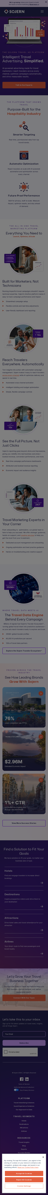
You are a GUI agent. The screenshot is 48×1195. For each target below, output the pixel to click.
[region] (24, 1173)
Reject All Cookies (24, 1180)
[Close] (43, 1157)
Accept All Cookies (24, 1173)
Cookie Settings (24, 1186)
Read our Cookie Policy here (28, 1167)
